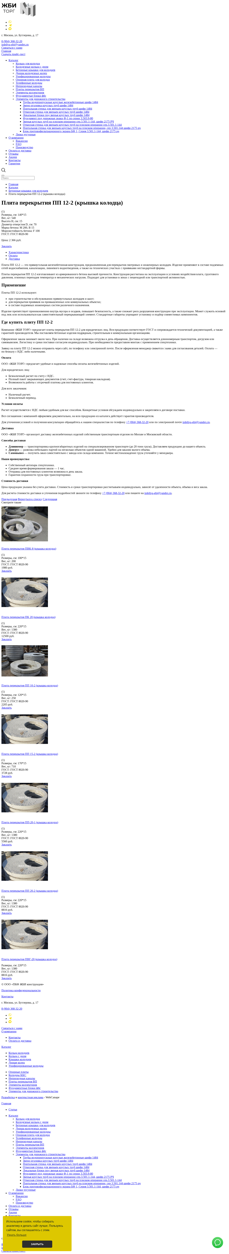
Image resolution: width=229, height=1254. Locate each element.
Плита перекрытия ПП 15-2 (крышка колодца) (29, 753)
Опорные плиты (19, 1071)
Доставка (14, 258)
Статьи (13, 1109)
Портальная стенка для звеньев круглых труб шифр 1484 (57, 108)
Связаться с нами (11, 47)
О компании (16, 137)
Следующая (50, 499)
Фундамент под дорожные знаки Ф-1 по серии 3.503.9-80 (58, 118)
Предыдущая (9, 499)
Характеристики (19, 252)
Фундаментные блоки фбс (25, 1088)
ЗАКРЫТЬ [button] (37, 1244)
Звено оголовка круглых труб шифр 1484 (48, 105)
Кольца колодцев (19, 1052)
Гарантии (14, 163)
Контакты (15, 160)
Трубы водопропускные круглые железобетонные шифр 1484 (60, 102)
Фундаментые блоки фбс (31, 95)
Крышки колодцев (20, 1059)
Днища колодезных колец (31, 73)
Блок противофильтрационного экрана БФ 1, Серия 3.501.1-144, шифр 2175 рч (71, 131)
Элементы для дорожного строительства (40, 98)
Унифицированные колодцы (33, 76)
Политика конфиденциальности (21, 990)
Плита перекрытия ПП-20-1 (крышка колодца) (29, 822)
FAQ (18, 144)
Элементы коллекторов (30, 92)
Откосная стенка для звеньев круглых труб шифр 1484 (56, 111)
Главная (6, 50)
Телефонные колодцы (29, 82)
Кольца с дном (17, 1056)
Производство (24, 147)
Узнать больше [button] (16, 1234)
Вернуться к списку (30, 499)
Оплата (13, 255)
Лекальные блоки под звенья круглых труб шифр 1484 (56, 115)
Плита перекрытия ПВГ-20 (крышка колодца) (29, 959)
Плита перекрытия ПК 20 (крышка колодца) (28, 617)
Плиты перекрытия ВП (30, 89)
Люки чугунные (26, 134)
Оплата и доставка (20, 150)
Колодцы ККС (17, 1075)
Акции (13, 157)
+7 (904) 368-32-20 (137, 422)
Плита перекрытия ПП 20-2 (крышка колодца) (29, 890)
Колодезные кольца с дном (32, 66)
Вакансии (22, 140)
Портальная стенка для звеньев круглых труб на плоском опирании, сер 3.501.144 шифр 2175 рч (82, 128)
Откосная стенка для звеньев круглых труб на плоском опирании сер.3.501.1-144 (72, 124)
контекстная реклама (30, 1097)
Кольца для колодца (28, 63)
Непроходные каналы (29, 86)
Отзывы (13, 153)
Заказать (6, 246)
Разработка (8, 1097)
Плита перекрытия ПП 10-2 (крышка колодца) (29, 685)
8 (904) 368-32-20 (11, 41)
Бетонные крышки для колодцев (35, 69)
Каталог (13, 60)
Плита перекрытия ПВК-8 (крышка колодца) (28, 548)
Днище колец (17, 1062)
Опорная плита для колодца (33, 79)
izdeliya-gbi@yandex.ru (15, 44)
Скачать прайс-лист (13, 54)
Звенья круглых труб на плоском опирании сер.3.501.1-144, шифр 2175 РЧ (68, 121)
